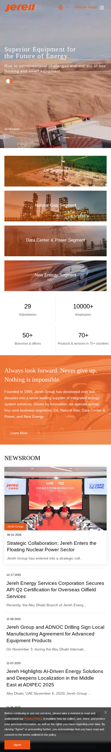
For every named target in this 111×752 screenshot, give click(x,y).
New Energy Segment (38, 280)
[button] (69, 136)
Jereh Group (15, 526)
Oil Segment (25, 176)
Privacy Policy (33, 718)
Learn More (25, 433)
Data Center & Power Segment (51, 246)
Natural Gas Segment (38, 211)
